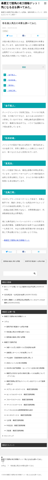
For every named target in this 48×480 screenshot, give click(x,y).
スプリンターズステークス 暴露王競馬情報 (22, 389)
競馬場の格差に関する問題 (11, 261)
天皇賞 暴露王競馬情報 (15, 431)
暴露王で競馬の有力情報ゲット (17, 240)
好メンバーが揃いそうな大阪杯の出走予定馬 (19, 287)
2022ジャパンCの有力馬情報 (16, 363)
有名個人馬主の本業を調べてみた (18, 332)
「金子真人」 (12, 75)
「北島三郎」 (12, 90)
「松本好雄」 (12, 80)
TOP (22, 460)
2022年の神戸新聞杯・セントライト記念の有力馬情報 (25, 368)
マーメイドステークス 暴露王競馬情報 (20, 405)
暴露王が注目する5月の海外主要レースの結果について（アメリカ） (25, 374)
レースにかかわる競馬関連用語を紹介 (19, 410)
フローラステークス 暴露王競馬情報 (19, 399)
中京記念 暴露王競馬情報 (15, 425)
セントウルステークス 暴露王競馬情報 (20, 394)
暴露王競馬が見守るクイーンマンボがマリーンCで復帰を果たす (25, 382)
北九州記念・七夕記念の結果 (14, 295)
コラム (5, 31)
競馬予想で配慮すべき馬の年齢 (35, 261)
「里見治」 (11, 85)
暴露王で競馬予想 (10, 342)
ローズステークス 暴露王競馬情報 (18, 415)
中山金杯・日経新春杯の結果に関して (19, 358)
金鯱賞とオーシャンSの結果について (19, 352)
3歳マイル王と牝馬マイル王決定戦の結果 (20, 347)
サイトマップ (9, 436)
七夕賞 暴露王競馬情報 (15, 420)
